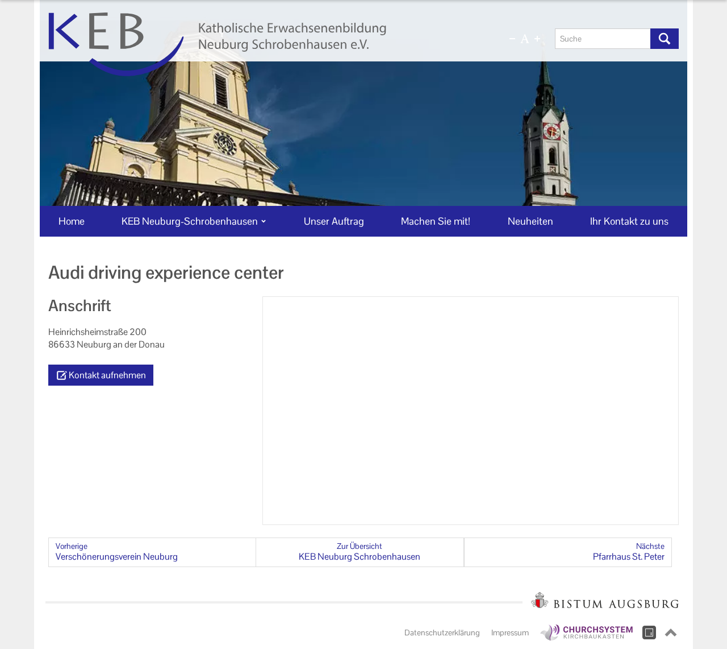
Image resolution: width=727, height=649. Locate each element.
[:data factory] (649, 632)
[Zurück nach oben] (671, 632)
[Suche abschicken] (664, 38)
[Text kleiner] (512, 39)
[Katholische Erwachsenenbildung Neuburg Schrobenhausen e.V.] (259, 44)
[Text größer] (537, 39)
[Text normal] (525, 39)
